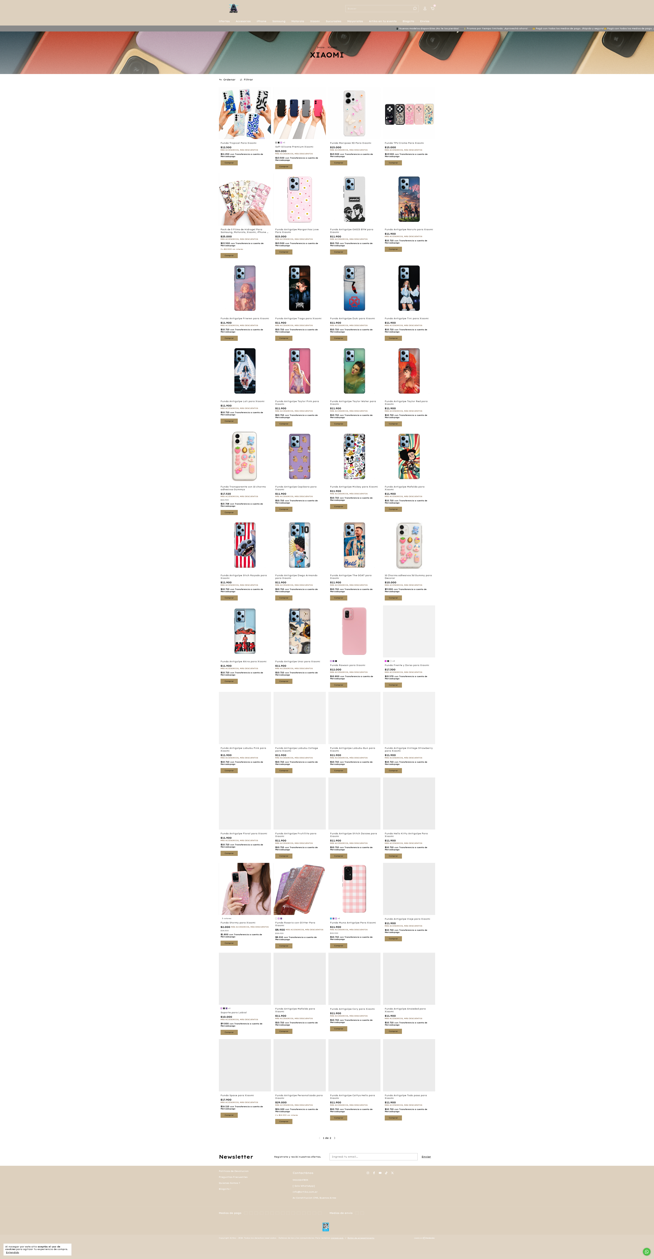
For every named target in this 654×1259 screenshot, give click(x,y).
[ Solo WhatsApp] (304, 1186)
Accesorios (243, 21)
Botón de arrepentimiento (361, 1238)
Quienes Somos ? (229, 1183)
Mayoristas (355, 21)
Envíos (424, 21)
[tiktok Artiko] (386, 1173)
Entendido (12, 1252)
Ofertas (224, 21)
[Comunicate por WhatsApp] (647, 1252)
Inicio (320, 47)
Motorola (297, 21)
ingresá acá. (337, 1238)
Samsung (278, 21)
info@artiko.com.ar (305, 1192)
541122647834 (300, 1180)
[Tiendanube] (424, 1238)
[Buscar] (414, 8)
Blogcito (408, 21)
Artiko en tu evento (383, 21)
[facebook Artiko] (374, 1173)
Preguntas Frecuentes (233, 1177)
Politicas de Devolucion (234, 1171)
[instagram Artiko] (368, 1173)
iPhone (261, 21)
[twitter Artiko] (392, 1173)
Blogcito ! (225, 1189)
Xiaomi (315, 21)
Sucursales (333, 21)
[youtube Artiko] (380, 1173)
